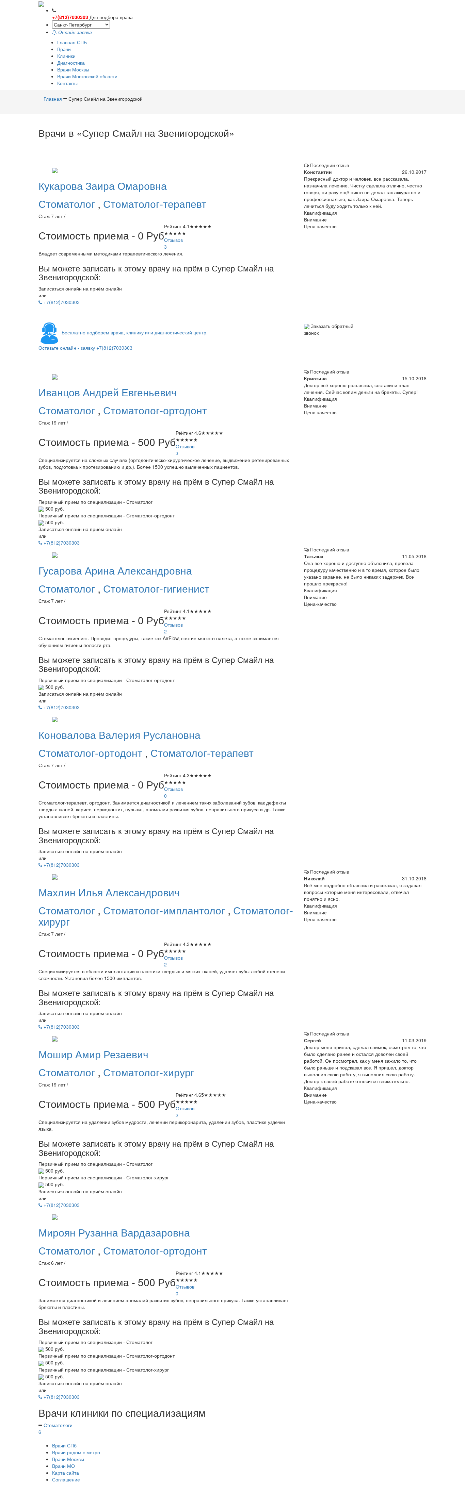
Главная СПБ (72, 42)
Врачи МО (63, 1465)
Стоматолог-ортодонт (155, 410)
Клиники (66, 55)
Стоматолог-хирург (148, 1072)
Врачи (64, 49)
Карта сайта (65, 1472)
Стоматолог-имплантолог (165, 910)
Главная (53, 98)
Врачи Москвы (73, 69)
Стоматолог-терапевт (154, 203)
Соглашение (66, 1479)
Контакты (67, 83)
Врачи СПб (64, 1445)
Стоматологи (55, 1428)
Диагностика (71, 62)
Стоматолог (68, 203)
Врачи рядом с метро (76, 1452)
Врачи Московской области (87, 76)
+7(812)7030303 (70, 17)
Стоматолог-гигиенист (156, 588)
